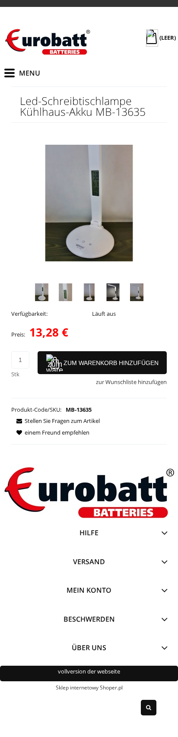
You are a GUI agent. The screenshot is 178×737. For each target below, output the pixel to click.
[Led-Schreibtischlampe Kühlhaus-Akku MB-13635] (42, 292)
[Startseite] (47, 42)
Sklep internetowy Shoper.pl (89, 687)
